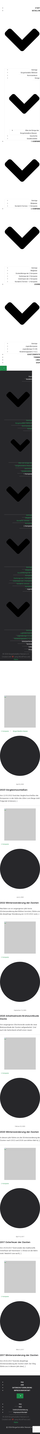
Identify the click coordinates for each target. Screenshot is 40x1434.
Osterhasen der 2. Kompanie (27, 279)
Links (38, 360)
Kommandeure (32, 75)
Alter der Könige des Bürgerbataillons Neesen (29, 132)
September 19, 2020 (20, 1010)
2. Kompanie (5, 731)
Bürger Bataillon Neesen (20, 731)
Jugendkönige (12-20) (29, 349)
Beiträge (34, 70)
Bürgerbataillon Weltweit (29, 72)
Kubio (16, 659)
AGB (22, 1385)
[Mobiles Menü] (3, 368)
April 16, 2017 (20, 1236)
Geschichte (33, 136)
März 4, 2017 (20, 1349)
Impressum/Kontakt (22, 1390)
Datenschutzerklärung (22, 1388)
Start (37, 8)
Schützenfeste (33, 354)
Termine (36, 357)
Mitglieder (34, 203)
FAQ (22, 1382)
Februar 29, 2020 (20, 1126)
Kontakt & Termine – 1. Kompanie (26, 206)
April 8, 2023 (20, 784)
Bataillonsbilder (32, 138)
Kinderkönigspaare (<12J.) (28, 352)
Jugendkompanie (31, 346)
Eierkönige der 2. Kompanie (28, 276)
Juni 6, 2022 (20, 897)
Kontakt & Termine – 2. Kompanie (26, 281)
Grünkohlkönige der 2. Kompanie (26, 273)
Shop (38, 363)
